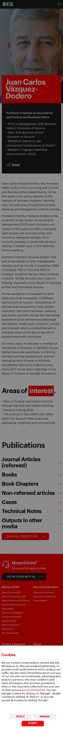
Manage (45, 716)
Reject (20, 716)
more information (33, 690)
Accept (32, 723)
